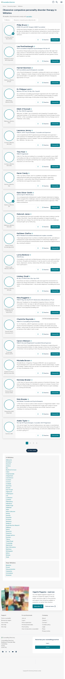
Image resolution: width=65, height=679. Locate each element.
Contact (44, 622)
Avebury (8, 466)
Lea (7, 495)
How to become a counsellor (30, 629)
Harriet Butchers (24, 68)
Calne (7, 472)
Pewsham (8, 517)
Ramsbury (8, 521)
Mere (7, 509)
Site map (3, 627)
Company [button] (45, 615)
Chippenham (9, 476)
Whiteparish (9, 551)
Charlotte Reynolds (25, 319)
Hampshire (9, 571)
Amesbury (9, 462)
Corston (8, 481)
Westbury (8, 549)
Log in (23, 620)
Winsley (8, 555)
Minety (8, 513)
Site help (3, 624)
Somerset (8, 575)
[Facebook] (2, 652)
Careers (45, 620)
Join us (24, 618)
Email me (45, 40)
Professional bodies (27, 624)
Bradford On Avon (11, 470)
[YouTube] (12, 652)
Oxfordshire (9, 573)
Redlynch (8, 523)
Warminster (9, 545)
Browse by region (12, 6)
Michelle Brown (24, 360)
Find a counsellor (6, 618)
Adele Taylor (22, 421)
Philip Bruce (22, 25)
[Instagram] (6, 652)
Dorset (8, 567)
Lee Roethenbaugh (25, 46)
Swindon (8, 537)
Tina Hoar (21, 152)
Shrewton (9, 531)
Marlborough (9, 505)
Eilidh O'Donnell (24, 109)
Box (7, 468)
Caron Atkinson (23, 341)
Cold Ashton (9, 478)
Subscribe (38, 606)
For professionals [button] (27, 615)
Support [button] (3, 615)
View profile (55, 39)
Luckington (9, 497)
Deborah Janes (23, 214)
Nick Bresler (22, 399)
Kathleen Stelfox (24, 233)
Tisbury (8, 539)
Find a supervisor (26, 622)
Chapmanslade (10, 474)
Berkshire (8, 565)
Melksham (9, 507)
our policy (29, 16)
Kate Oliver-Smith (25, 192)
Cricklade (8, 483)
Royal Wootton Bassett (13, 525)
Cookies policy (46, 624)
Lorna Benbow (23, 255)
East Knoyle (9, 489)
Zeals (7, 557)
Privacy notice (46, 631)
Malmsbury (9, 503)
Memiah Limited (37, 670)
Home (4, 6)
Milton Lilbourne (10, 511)
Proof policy (25, 627)
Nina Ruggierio (23, 298)
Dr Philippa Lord (24, 89)
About (44, 618)
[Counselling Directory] (9, 2)
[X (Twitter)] (9, 652)
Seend (8, 529)
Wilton (8, 553)
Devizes (8, 487)
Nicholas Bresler (24, 380)
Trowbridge (9, 543)
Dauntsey (8, 485)
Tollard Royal (9, 541)
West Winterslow (11, 547)
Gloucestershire (10, 569)
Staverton (9, 533)
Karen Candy (22, 173)
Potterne (8, 519)
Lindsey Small (23, 276)
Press (43, 629)
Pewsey (8, 515)
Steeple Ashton (10, 535)
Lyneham (8, 499)
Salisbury (8, 527)
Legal (43, 627)
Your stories (4, 622)
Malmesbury (9, 501)
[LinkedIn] (16, 652)
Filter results (32, 450)
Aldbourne (9, 460)
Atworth (8, 464)
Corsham (8, 480)
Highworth (9, 491)
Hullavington (9, 493)
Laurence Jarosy (24, 130)
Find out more (50, 606)
